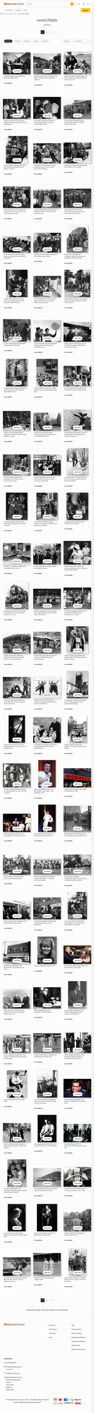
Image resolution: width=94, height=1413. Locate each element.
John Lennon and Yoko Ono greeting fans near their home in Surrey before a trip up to (15, 1279)
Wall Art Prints (4, 14)
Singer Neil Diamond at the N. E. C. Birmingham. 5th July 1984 (45, 1234)
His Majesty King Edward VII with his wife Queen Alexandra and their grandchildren (45, 746)
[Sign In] (88, 4)
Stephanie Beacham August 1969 (44, 966)
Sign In (85, 10)
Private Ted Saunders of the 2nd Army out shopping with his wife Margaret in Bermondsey (14, 300)
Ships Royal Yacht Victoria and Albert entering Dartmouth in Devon (45, 1189)
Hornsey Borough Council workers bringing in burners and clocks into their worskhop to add (15, 211)
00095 (27, 14)
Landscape (27, 41)
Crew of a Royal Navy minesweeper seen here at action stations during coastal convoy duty (45, 1101)
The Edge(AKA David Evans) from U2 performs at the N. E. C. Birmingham (45, 1145)
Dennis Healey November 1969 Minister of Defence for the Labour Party (75, 1101)
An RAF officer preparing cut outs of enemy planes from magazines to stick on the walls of (75, 434)
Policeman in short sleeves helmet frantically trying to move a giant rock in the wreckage (44, 167)
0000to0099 (21, 14)
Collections (9, 10)
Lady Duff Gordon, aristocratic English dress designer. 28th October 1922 (15, 1235)
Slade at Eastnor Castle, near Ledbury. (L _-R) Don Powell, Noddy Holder (75, 746)
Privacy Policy (76, 1329)
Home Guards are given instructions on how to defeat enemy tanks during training (45, 657)
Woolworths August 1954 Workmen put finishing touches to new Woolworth (45, 923)
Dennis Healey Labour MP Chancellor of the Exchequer (43, 1011)
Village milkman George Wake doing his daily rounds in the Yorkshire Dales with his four (15, 390)
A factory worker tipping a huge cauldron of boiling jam (74, 522)
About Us (52, 1325)
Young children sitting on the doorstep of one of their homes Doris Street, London (14, 479)
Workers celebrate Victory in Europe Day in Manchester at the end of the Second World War (45, 612)
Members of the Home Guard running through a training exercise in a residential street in (45, 434)
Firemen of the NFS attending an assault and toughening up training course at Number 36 (45, 701)
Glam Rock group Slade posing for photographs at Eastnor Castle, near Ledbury (15, 1145)
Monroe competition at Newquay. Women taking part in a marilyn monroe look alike (44, 878)
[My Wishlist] (79, 4)
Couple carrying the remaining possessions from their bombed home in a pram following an (14, 657)
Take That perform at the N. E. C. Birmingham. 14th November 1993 (14, 834)
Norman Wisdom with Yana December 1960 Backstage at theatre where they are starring (15, 1190)
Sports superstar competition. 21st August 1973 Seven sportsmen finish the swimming (15, 1056)
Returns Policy (76, 1333)
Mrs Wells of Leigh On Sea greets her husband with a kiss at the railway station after (44, 122)
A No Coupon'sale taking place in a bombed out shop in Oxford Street (75, 389)
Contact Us (8, 1359)
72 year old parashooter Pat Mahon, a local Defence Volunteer (15, 344)
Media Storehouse (33, 1402)
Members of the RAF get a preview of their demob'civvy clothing (45, 255)
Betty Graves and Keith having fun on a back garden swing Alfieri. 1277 (75, 834)
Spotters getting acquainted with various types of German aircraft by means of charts (75, 657)
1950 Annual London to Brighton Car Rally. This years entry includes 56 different (45, 78)
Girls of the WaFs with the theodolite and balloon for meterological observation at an (45, 345)
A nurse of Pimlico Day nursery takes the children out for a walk (75, 166)
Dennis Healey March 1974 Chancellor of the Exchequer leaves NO (75, 1145)
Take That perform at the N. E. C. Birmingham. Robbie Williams (44, 834)
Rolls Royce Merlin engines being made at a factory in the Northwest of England (15, 256)
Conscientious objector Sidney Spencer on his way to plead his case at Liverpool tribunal (45, 523)
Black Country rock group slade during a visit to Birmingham (14, 877)
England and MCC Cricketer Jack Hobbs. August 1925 (74, 1234)
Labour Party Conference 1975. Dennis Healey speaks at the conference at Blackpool (74, 1012)
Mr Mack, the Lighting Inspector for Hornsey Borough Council (15, 567)
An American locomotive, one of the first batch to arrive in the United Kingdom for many (15, 612)
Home (10, 14)
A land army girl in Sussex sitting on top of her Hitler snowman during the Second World (75, 479)
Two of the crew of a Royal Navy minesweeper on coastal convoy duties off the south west (74, 923)
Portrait (17, 41)
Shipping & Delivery (78, 1337)
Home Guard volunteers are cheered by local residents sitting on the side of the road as (75, 300)
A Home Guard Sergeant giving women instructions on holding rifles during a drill (74, 122)
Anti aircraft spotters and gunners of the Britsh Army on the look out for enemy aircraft (45, 211)
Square (36, 41)
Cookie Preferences (78, 1349)
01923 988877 (11, 1363)
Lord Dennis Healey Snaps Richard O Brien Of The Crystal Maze (75, 966)
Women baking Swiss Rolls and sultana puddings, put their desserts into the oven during (75, 568)
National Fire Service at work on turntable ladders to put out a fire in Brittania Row (15, 746)
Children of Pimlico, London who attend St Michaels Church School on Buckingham (15, 122)
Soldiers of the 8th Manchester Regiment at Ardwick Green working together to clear (15, 434)
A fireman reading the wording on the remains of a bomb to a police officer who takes (14, 701)
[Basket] (83, 4)
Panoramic (45, 41)
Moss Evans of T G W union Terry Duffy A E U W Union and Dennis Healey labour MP (14, 1012)
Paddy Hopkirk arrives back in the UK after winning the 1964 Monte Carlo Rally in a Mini (75, 345)
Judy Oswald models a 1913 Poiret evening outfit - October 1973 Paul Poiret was (75, 1279)
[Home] (14, 4)
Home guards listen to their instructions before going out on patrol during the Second (74, 211)
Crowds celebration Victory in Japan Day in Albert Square (45, 567)
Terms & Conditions (78, 1341)
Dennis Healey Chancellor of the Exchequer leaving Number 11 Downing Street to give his (74, 1056)
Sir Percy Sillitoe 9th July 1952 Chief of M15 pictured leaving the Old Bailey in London (15, 167)
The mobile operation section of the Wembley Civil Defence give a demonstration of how (75, 612)
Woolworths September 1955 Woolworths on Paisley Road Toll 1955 (14, 967)
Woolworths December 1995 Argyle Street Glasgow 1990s (75, 790)
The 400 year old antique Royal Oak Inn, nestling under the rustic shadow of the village (75, 701)
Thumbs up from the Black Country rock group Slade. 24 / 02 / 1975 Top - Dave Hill (15, 791)
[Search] (72, 4)
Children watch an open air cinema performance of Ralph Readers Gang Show (45, 390)
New (25, 10)
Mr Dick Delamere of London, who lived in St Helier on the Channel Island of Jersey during (45, 300)
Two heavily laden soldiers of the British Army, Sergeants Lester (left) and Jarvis (15, 523)
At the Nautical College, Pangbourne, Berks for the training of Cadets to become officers (75, 878)
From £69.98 (8, 83)
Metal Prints (75, 1345)
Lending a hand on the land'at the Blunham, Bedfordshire (14, 77)
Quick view (17, 71)
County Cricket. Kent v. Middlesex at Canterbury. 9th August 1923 (45, 1055)
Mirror (15, 14)
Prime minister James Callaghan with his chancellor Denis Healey (15, 922)
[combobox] (48, 4)
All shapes (8, 41)
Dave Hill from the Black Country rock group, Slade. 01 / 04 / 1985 (74, 1189)
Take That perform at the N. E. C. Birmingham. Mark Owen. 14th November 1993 (44, 791)
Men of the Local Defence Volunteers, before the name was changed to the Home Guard (74, 256)
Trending (18, 10)
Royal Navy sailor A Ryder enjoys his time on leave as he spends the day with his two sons (75, 78)
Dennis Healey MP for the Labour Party (14, 1100)
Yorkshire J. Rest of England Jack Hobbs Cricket (44, 1278)
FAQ (72, 1325)
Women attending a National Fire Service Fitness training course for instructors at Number (44, 479)
